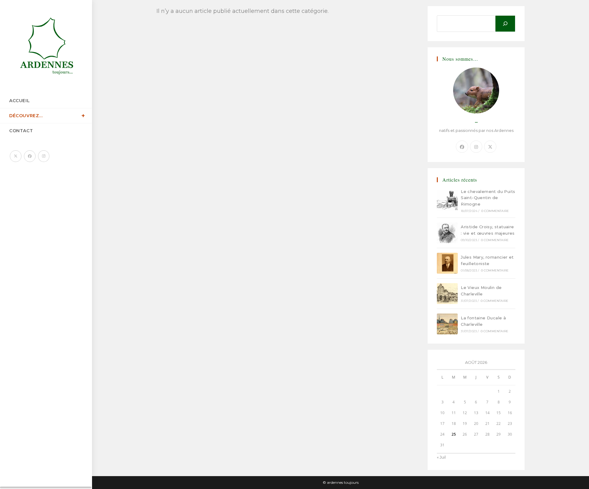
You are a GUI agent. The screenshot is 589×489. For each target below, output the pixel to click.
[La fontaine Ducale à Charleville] (447, 324)
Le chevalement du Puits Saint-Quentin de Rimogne (488, 198)
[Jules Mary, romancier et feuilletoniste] (447, 263)
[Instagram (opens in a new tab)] (43, 156)
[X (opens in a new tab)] (15, 156)
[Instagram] (476, 147)
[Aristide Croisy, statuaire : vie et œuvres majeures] (447, 232)
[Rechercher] (505, 23)
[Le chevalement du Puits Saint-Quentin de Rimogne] (447, 200)
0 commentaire (495, 211)
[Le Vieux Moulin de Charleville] (447, 293)
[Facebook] (462, 147)
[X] (490, 147)
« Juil (441, 457)
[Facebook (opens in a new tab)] (30, 156)
